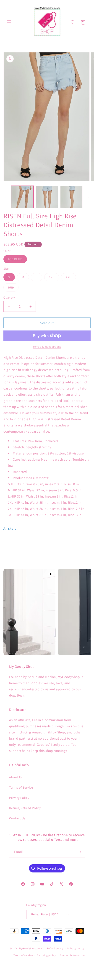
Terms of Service (21, 787)
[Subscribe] (80, 852)
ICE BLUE (17, 260)
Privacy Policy (19, 798)
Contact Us (17, 818)
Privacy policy (75, 948)
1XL (54, 278)
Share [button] (12, 528)
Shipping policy (46, 955)
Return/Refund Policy (25, 808)
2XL (71, 278)
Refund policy (55, 948)
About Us (16, 777)
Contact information (72, 955)
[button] (9, 22)
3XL (13, 288)
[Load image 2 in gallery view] (47, 197)
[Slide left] (5, 198)
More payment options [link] (47, 346)
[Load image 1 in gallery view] (22, 197)
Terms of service (23, 955)
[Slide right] (89, 198)
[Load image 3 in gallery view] (71, 197)
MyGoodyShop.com (30, 948)
